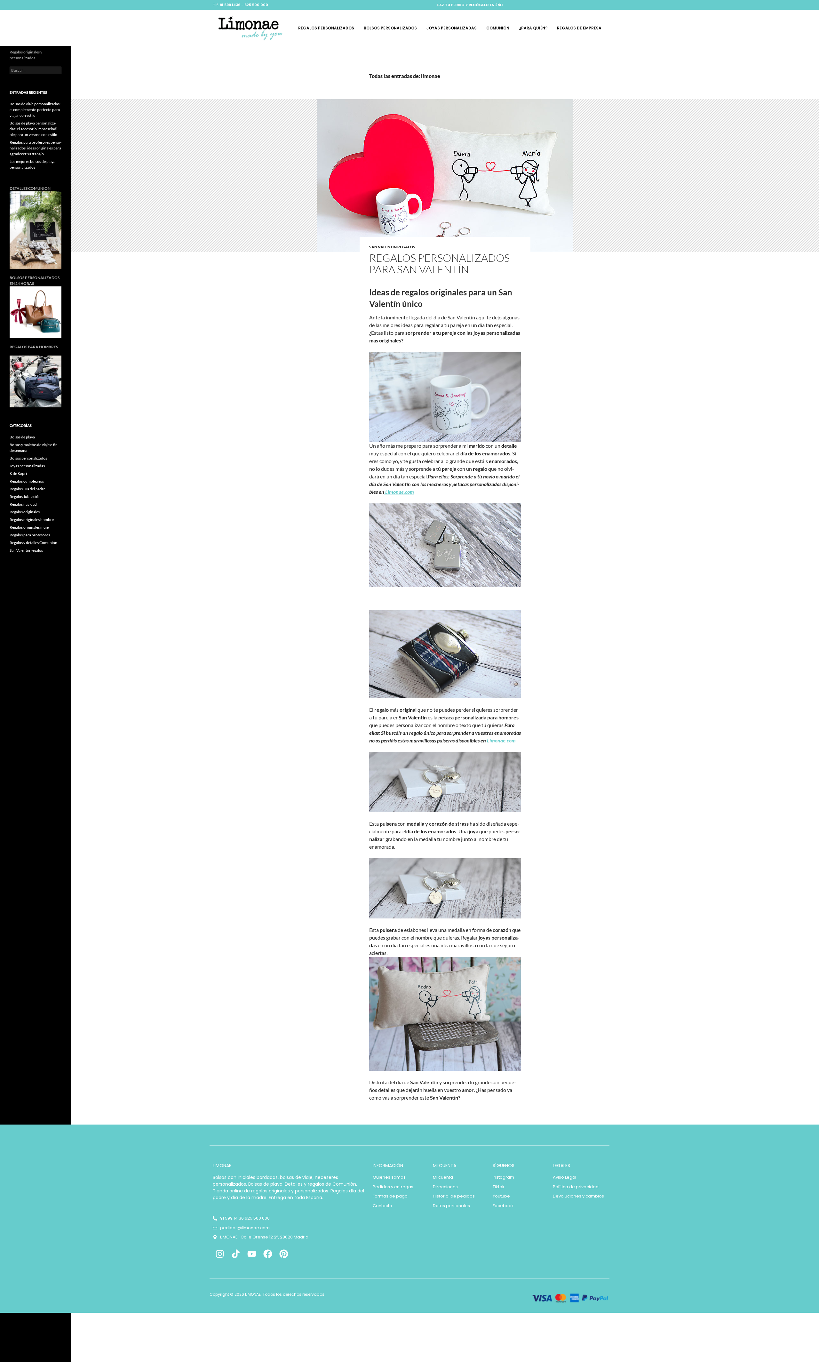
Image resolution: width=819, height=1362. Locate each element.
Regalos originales (25, 511)
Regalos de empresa (579, 28)
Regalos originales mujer (30, 527)
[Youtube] (252, 1254)
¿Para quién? (533, 28)
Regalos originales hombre (32, 519)
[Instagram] (220, 1254)
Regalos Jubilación (25, 496)
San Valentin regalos (392, 246)
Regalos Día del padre (27, 488)
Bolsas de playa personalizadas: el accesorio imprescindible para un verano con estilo (34, 129)
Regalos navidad (23, 504)
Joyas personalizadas (451, 28)
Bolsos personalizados (390, 28)
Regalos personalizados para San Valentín (439, 263)
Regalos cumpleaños (27, 481)
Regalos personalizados (326, 28)
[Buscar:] (35, 70)
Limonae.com (399, 492)
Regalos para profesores (30, 535)
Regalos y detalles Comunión (33, 542)
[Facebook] (267, 1254)
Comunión (497, 28)
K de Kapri (18, 473)
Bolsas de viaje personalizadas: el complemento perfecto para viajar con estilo (35, 109)
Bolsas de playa (22, 437)
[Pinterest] (283, 1254)
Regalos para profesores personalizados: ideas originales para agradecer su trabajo (35, 148)
